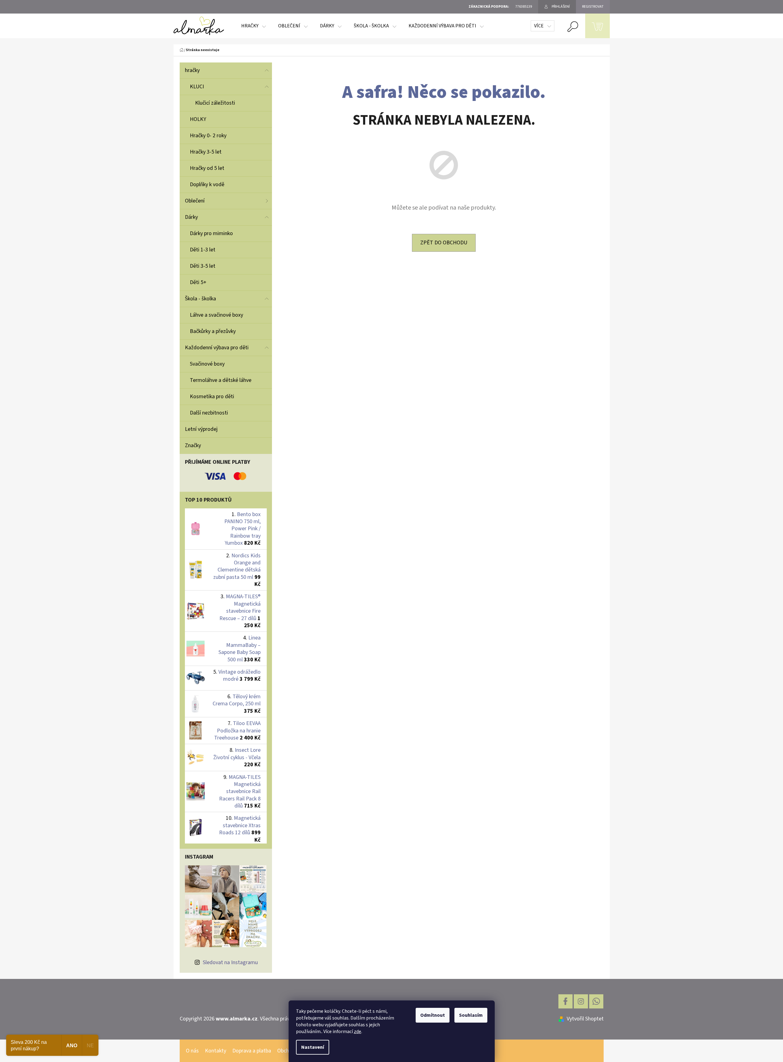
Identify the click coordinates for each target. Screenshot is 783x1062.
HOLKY (198, 119)
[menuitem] (253, 26)
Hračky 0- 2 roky (208, 135)
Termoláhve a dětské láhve (220, 380)
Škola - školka (200, 299)
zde (357, 1031)
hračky (192, 70)
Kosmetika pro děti (212, 396)
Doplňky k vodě (207, 184)
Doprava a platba (251, 1051)
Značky (193, 445)
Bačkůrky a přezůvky (213, 331)
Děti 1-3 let (202, 250)
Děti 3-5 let (202, 266)
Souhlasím (471, 1015)
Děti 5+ (198, 282)
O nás (192, 1051)
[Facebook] (565, 1001)
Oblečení (195, 201)
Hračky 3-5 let (206, 152)
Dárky (191, 217)
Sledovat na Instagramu (230, 962)
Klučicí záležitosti (215, 103)
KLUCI (197, 86)
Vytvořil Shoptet (585, 1019)
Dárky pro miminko (211, 233)
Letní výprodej (201, 429)
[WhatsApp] (596, 1001)
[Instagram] (581, 1001)
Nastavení (312, 1047)
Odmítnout (432, 1015)
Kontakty (215, 1051)
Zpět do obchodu (443, 242)
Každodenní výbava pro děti (217, 347)
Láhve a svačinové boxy (216, 315)
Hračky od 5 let (207, 168)
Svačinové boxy (207, 364)
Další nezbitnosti (209, 413)
